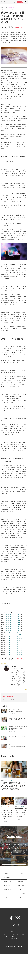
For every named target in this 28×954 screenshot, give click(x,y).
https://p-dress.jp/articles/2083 (13, 616)
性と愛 (10, 780)
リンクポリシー (7, 934)
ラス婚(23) (12, 9)
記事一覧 (5, 931)
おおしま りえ (4, 792)
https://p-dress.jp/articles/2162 (13, 622)
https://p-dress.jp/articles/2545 (14, 646)
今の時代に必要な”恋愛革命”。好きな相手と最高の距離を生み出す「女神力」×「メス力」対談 (18, 728)
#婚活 (4, 699)
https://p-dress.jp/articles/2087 (13, 618)
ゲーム (7, 901)
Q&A (13, 936)
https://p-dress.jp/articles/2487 (14, 642)
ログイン (13, 2)
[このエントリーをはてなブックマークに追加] (9, 27)
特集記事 (7, 873)
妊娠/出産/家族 (20, 885)
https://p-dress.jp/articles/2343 (14, 632)
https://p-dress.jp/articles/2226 (13, 626)
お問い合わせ (14, 938)
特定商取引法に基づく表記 (18, 934)
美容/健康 (20, 881)
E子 (10, 740)
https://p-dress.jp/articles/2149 (13, 620)
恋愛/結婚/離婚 (11, 7)
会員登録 (20, 2)
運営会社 (7, 936)
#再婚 (8, 699)
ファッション (20, 877)
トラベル (7, 893)
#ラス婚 (12, 699)
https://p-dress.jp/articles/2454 (14, 640)
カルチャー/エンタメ (20, 893)
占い (7, 897)
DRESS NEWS (18, 819)
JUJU (10, 748)
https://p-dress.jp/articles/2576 (14, 648)
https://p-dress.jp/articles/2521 (14, 644)
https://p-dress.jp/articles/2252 (13, 628)
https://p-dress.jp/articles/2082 (13, 614)
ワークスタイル (7, 885)
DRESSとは (19, 936)
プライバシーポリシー (20, 931)
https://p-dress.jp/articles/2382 (14, 634)
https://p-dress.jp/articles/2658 (14, 652)
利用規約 (11, 931)
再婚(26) (7, 9)
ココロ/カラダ (7, 889)
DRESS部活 (20, 873)
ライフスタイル (7, 877)
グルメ (20, 889)
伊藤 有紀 (13, 666)
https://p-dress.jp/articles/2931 (14, 654)
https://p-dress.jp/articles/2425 (14, 638)
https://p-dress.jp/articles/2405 (14, 636)
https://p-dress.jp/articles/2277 (13, 630)
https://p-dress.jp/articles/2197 (13, 624)
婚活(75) (3, 9)
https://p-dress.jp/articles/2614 (14, 650)
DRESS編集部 (12, 713)
